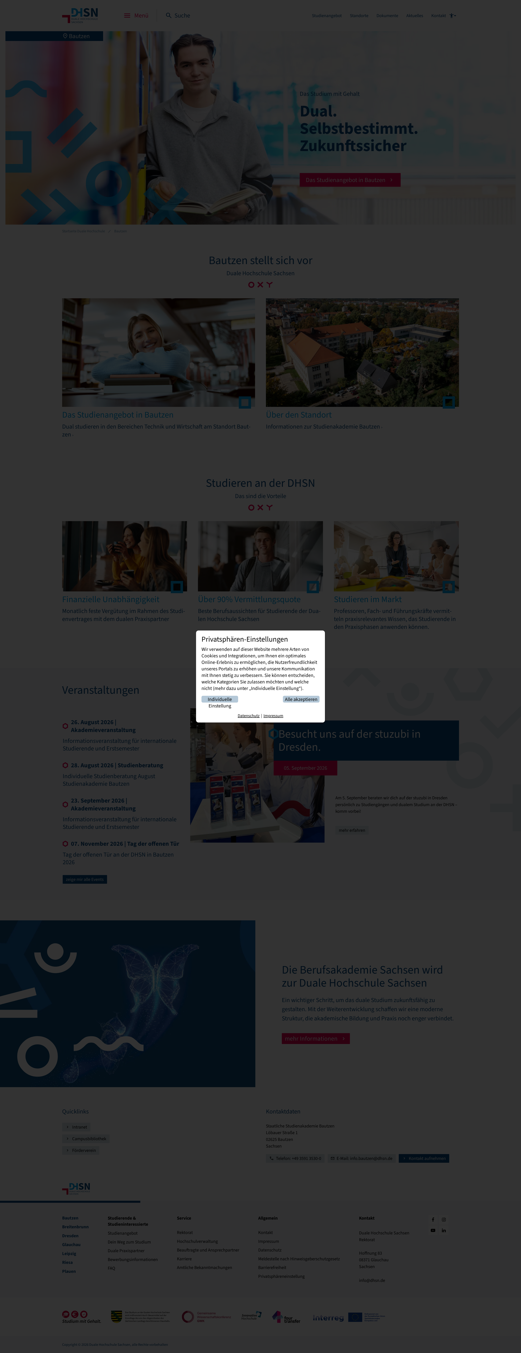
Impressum (273, 715)
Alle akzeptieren (301, 699)
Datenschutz (249, 715)
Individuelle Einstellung (220, 699)
